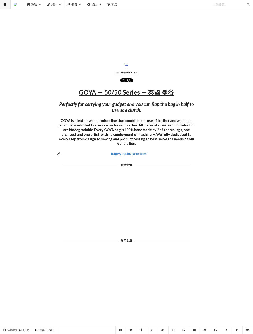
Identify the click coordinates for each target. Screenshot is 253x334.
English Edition (129, 72)
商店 (114, 4)
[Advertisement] (126, 27)
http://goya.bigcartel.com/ (129, 153)
